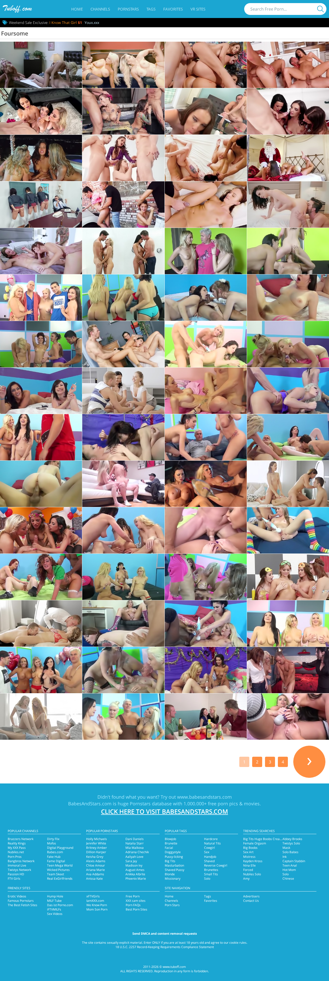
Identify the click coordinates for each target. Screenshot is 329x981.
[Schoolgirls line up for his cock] (41, 204)
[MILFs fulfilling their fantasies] (288, 204)
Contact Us (251, 900)
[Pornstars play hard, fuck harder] (123, 577)
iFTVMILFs (54, 909)
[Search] (320, 9)
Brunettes (211, 870)
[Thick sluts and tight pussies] (288, 297)
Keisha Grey (94, 856)
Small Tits (211, 874)
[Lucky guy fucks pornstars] (123, 297)
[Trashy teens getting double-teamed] (123, 204)
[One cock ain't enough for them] (206, 530)
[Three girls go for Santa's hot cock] (41, 437)
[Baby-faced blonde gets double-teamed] (41, 623)
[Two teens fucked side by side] (206, 158)
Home (77, 9)
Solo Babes (290, 852)
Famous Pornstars (21, 900)
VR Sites (197, 9)
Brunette (171, 843)
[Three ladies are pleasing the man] (41, 670)
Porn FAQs (133, 905)
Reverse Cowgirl (215, 865)
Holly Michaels (96, 839)
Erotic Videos (17, 896)
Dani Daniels (134, 839)
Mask (286, 847)
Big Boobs (250, 847)
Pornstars (128, 9)
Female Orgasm (254, 843)
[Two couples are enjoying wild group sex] (206, 716)
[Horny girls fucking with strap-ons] (123, 437)
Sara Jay (131, 861)
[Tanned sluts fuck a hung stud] (206, 577)
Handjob (210, 856)
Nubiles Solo (252, 874)
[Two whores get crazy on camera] (123, 484)
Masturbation (174, 865)
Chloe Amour (95, 865)
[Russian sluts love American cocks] (206, 251)
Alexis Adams (95, 861)
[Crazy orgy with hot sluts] (41, 484)
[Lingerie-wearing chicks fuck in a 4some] (206, 111)
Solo (207, 878)
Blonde (170, 874)
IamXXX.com (95, 900)
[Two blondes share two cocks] (288, 344)
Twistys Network (19, 870)
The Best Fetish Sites (22, 905)
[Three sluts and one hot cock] (288, 484)
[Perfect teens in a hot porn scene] (206, 204)
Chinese (288, 878)
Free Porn (133, 896)
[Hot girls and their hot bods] (123, 530)
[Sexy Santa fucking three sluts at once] (288, 158)
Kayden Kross (252, 861)
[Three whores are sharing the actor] (123, 716)
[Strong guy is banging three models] (288, 670)
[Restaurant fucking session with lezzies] (288, 577)
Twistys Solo (291, 843)
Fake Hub (53, 856)
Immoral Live (17, 865)
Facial (169, 847)
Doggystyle (173, 852)
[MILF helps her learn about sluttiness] (123, 158)
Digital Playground (60, 847)
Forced (248, 870)
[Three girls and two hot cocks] (288, 530)
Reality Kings (17, 843)
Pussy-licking (174, 856)
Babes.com (55, 852)
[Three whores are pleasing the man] (288, 623)
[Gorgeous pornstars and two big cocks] (41, 577)
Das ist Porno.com (60, 905)
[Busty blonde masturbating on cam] (123, 623)
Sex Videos (54, 914)
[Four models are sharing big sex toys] (206, 670)
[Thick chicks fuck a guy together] (206, 297)
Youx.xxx (92, 22)
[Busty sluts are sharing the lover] (288, 716)
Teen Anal (289, 865)
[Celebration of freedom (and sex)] (41, 530)
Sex (206, 852)
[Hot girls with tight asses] (206, 391)
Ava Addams (95, 874)
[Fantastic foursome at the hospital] (123, 344)
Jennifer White (96, 843)
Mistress (249, 856)
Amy (246, 878)
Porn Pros (15, 856)
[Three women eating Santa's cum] (288, 111)
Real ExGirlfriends (59, 878)
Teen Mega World (59, 865)
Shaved (209, 861)
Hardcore (211, 839)
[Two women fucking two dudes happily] (288, 65)
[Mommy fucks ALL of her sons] (41, 251)
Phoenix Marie (135, 878)
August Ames (134, 870)
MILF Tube (54, 900)
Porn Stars (172, 905)
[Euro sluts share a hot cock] (123, 391)
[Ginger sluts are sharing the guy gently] (41, 716)
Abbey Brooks (292, 839)
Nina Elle (249, 865)
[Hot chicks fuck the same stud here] (206, 65)
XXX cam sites (135, 900)
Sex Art (248, 852)
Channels (100, 9)
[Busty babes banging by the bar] (123, 65)
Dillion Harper (96, 852)
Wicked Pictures (58, 870)
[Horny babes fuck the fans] (41, 297)
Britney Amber (96, 847)
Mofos (51, 843)
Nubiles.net (16, 852)
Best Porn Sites (136, 909)
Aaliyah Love (134, 856)
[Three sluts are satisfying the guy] (123, 670)
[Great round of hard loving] (41, 65)
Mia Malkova (134, 847)
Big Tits (170, 861)
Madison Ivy (133, 865)
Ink (284, 856)
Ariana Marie (95, 870)
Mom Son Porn (96, 909)
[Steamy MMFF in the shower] (123, 251)
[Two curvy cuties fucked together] (206, 437)
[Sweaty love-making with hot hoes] (288, 251)
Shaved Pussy (174, 870)
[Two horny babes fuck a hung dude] (41, 391)
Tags (151, 9)
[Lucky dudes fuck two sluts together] (288, 437)
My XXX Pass (17, 847)
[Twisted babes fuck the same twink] (41, 111)
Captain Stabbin (293, 861)
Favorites (173, 9)
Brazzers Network (20, 839)
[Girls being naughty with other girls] (288, 391)
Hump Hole (55, 896)
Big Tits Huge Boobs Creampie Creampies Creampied (281, 839)
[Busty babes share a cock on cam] (41, 344)
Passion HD (16, 874)
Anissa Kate (94, 878)
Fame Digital (56, 861)
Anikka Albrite (135, 874)
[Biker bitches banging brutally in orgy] (123, 111)
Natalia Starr (134, 843)
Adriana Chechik (137, 852)
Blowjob (170, 839)
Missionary (172, 878)
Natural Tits (212, 843)
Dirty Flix (53, 839)
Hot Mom (289, 870)
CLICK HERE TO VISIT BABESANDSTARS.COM (164, 811)
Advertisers (251, 896)
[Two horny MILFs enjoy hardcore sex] (206, 344)
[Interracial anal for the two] (206, 623)
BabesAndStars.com (90, 803)
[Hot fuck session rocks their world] (41, 158)
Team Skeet (55, 874)
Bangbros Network (21, 861)
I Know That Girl (65, 22)
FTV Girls (14, 878)
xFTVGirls (93, 896)
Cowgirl (209, 847)
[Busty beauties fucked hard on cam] (206, 484)
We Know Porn (96, 905)
